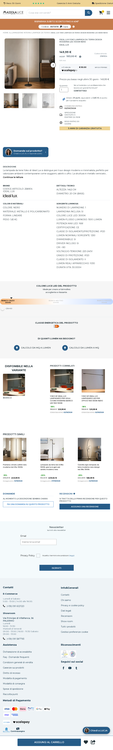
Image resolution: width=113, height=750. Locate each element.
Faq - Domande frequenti (16, 657)
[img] (80, 57)
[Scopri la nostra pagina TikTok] (76, 668)
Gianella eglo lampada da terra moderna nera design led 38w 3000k (89, 467)
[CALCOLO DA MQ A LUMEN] (17, 348)
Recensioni (66, 616)
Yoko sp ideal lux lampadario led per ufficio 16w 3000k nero (92, 398)
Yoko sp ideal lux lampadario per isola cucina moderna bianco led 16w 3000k (61, 399)
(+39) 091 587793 (15, 639)
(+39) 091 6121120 (15, 606)
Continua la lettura (13, 177)
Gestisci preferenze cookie (74, 632)
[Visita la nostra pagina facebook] (63, 668)
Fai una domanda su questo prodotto (28, 504)
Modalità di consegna (14, 683)
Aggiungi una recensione (85, 506)
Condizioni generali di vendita (18, 662)
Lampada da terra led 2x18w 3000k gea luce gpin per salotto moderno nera (52, 467)
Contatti (8, 587)
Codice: (54, 26)
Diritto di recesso (11, 673)
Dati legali (66, 610)
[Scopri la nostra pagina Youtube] (69, 668)
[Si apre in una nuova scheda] (64, 654)
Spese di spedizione (13, 689)
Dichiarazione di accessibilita (17, 651)
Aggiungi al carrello (49, 742)
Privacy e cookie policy (72, 605)
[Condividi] (93, 742)
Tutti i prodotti (68, 626)
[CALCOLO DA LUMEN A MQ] (65, 348)
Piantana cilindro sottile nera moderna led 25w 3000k (14, 466)
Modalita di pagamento (15, 678)
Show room (67, 621)
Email (23, 536)
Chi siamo (66, 600)
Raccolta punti (10, 694)
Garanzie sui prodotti (13, 667)
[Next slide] (53, 65)
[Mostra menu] (108, 12)
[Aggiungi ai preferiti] (86, 742)
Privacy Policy (27, 555)
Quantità (63, 86)
